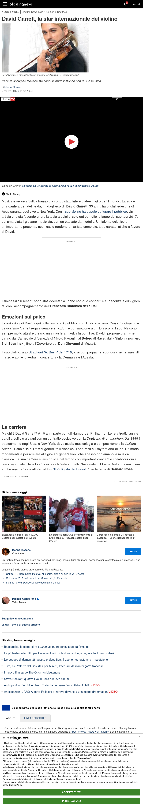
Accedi (136, 4)
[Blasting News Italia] (21, 4)
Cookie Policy (15, 784)
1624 (69, 745)
